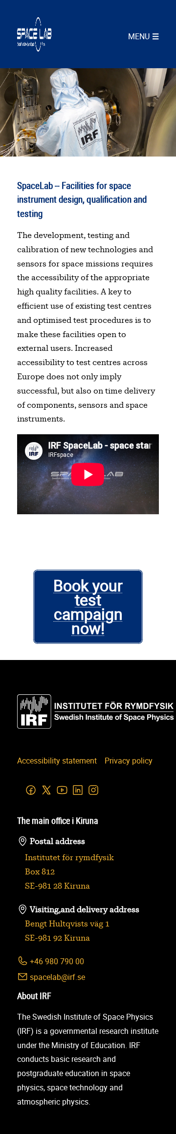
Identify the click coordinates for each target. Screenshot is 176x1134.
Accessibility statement (57, 760)
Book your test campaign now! (88, 606)
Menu (139, 36)
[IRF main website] (34, 711)
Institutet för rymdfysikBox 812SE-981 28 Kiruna (69, 872)
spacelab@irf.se (56, 977)
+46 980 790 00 (56, 961)
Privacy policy (129, 760)
